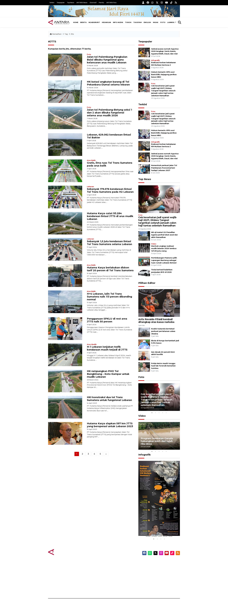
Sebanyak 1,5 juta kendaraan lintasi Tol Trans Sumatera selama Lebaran (109, 243)
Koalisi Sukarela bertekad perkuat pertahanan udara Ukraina (163, 331)
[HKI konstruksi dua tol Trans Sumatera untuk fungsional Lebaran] (65, 407)
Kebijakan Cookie (157, 578)
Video (153, 244)
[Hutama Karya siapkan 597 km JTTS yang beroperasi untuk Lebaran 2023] (65, 433)
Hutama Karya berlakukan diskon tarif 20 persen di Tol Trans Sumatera (110, 269)
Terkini (51, 2)
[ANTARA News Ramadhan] (61, 552)
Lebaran (90, 186)
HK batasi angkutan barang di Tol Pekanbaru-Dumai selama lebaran (108, 83)
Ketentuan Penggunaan (161, 569)
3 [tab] (159, 412)
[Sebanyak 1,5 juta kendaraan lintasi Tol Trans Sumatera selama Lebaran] (65, 249)
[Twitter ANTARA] (157, 2)
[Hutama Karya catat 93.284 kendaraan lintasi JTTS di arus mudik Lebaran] (65, 223)
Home (75, 22)
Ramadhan (57, 34)
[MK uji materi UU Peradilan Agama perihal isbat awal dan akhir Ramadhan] (144, 236)
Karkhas (119, 561)
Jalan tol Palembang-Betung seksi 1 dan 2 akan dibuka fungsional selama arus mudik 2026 (109, 112)
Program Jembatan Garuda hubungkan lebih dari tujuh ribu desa (157, 441)
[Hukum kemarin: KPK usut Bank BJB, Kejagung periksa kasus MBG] (144, 75)
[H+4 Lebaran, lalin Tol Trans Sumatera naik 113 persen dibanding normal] (65, 302)
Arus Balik (91, 160)
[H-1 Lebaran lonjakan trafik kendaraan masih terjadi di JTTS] (65, 354)
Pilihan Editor (146, 283)
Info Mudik (118, 22)
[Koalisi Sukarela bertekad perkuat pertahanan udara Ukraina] (144, 332)
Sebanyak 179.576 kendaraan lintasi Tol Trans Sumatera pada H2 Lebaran (110, 190)
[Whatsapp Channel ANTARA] (152, 2)
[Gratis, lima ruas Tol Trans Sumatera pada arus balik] (65, 171)
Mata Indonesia (123, 573)
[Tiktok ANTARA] (171, 2)
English (147, 22)
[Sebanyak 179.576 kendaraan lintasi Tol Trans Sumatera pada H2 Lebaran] (65, 197)
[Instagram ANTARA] (162, 2)
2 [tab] (155, 412)
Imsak (155, 22)
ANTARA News (81, 2)
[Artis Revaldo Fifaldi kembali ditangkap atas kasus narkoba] (159, 303)
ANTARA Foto (111, 2)
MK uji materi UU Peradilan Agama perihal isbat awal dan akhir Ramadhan (164, 234)
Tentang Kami (156, 582)
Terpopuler (61, 2)
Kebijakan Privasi (157, 573)
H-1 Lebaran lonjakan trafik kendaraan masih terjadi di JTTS (107, 348)
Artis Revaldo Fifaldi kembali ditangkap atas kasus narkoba (156, 320)
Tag (66, 34)
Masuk (152, 565)
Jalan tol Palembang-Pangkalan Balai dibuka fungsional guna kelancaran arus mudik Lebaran (107, 59)
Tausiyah (137, 22)
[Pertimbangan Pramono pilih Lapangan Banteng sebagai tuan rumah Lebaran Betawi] (144, 261)
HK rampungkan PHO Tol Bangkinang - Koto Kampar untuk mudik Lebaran (108, 374)
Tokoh (128, 22)
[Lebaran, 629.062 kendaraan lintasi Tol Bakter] (65, 144)
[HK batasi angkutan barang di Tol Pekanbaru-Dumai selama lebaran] (65, 91)
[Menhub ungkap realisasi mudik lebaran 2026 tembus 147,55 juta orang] (144, 247)
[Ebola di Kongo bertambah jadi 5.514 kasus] (144, 344)
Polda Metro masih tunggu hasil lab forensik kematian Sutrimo (163, 365)
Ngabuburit (94, 22)
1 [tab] (152, 412)
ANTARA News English (160, 561)
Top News (70, 2)
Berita (83, 22)
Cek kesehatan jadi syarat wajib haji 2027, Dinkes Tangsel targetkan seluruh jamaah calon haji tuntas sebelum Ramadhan (163, 91)
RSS (151, 590)
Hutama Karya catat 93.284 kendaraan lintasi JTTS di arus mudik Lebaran (110, 216)
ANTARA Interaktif (124, 569)
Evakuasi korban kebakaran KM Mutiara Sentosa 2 (157, 530)
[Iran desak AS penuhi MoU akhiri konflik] (144, 355)
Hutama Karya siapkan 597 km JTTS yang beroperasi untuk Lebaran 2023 (110, 425)
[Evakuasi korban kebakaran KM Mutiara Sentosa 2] (144, 64)
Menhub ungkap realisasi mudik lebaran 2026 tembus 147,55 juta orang (163, 248)
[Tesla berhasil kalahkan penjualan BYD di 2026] (144, 273)
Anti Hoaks (121, 565)
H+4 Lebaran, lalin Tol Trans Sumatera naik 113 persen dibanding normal (109, 296)
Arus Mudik (91, 344)
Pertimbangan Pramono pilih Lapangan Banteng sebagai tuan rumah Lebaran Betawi (164, 260)
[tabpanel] (159, 397)
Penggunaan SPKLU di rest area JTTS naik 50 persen (107, 320)
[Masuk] (143, 2)
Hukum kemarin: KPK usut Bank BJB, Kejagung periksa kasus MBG (163, 74)
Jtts (72, 34)
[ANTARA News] (58, 22)
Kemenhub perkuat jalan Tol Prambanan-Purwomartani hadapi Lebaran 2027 (164, 167)
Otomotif (93, 2)
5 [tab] (166, 412)
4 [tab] (163, 412)
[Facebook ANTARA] (148, 2)
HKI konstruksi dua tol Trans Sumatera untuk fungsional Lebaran (109, 399)
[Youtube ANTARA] (166, 2)
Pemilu (101, 2)
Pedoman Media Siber (159, 586)
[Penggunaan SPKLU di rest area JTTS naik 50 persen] (65, 328)
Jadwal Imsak (88, 590)
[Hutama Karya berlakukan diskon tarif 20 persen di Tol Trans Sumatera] (65, 275)
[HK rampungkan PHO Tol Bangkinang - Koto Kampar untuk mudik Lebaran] (65, 381)
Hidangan (106, 22)
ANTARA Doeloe (123, 578)
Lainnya (170, 22)
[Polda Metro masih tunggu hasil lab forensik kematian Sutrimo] (144, 367)
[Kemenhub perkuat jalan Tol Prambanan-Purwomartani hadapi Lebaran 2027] (144, 169)
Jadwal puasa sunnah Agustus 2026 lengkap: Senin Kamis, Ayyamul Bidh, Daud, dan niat (165, 51)
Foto (162, 22)
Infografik (155, 60)
